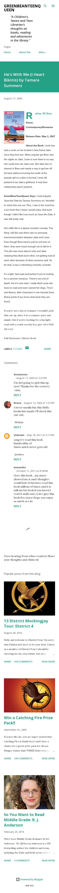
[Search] (45, 6)
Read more (48, 661)
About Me (24, 52)
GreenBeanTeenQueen (22, 7)
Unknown (19, 435)
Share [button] (47, 348)
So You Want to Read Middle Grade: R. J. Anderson (24, 820)
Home (7, 52)
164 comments (23, 758)
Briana (17, 402)
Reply (17, 395)
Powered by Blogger (31, 879)
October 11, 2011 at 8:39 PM (32, 470)
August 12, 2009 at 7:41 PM (39, 402)
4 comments (22, 860)
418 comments (23, 661)
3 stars (17, 348)
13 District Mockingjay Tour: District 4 (26, 623)
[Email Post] (27, 348)
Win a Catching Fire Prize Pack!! (28, 720)
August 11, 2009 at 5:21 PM (31, 378)
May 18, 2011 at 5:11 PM (40, 435)
